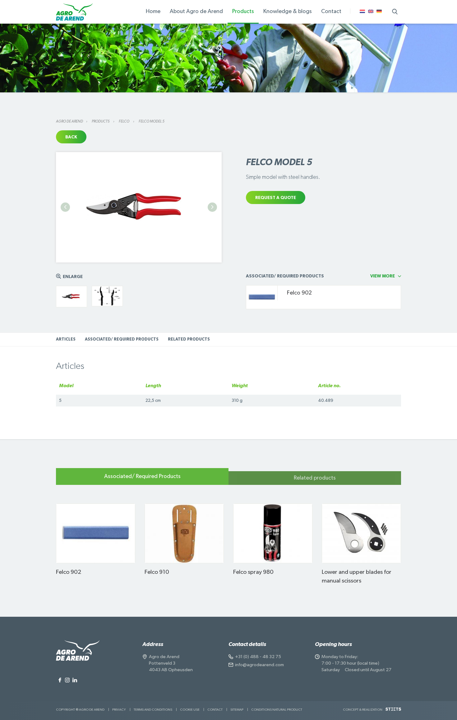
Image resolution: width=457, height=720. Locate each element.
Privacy (119, 709)
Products (101, 121)
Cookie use (190, 709)
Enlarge (73, 277)
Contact (215, 709)
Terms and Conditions (153, 709)
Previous (65, 207)
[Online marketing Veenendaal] (393, 711)
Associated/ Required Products (122, 339)
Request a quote (275, 198)
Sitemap (236, 709)
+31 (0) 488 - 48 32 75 (258, 656)
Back (71, 137)
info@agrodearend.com (259, 664)
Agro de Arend (69, 121)
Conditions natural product (276, 709)
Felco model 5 (151, 121)
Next (212, 207)
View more (382, 276)
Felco (124, 121)
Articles (66, 339)
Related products (189, 339)
